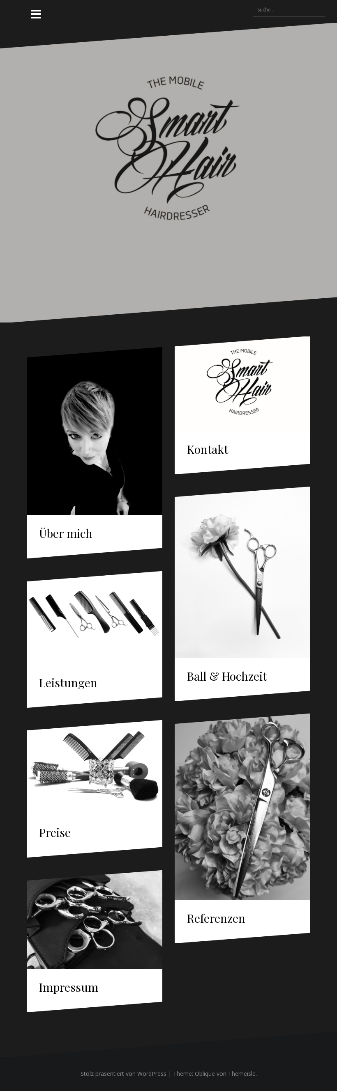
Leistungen (68, 682)
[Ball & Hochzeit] (242, 572)
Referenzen (216, 918)
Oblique (205, 1073)
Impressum (68, 987)
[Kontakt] (242, 383)
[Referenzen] (242, 807)
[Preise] (94, 767)
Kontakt (207, 449)
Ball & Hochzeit (227, 676)
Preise (55, 832)
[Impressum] (94, 919)
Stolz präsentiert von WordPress (123, 1073)
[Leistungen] (94, 617)
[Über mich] (94, 431)
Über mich (65, 533)
